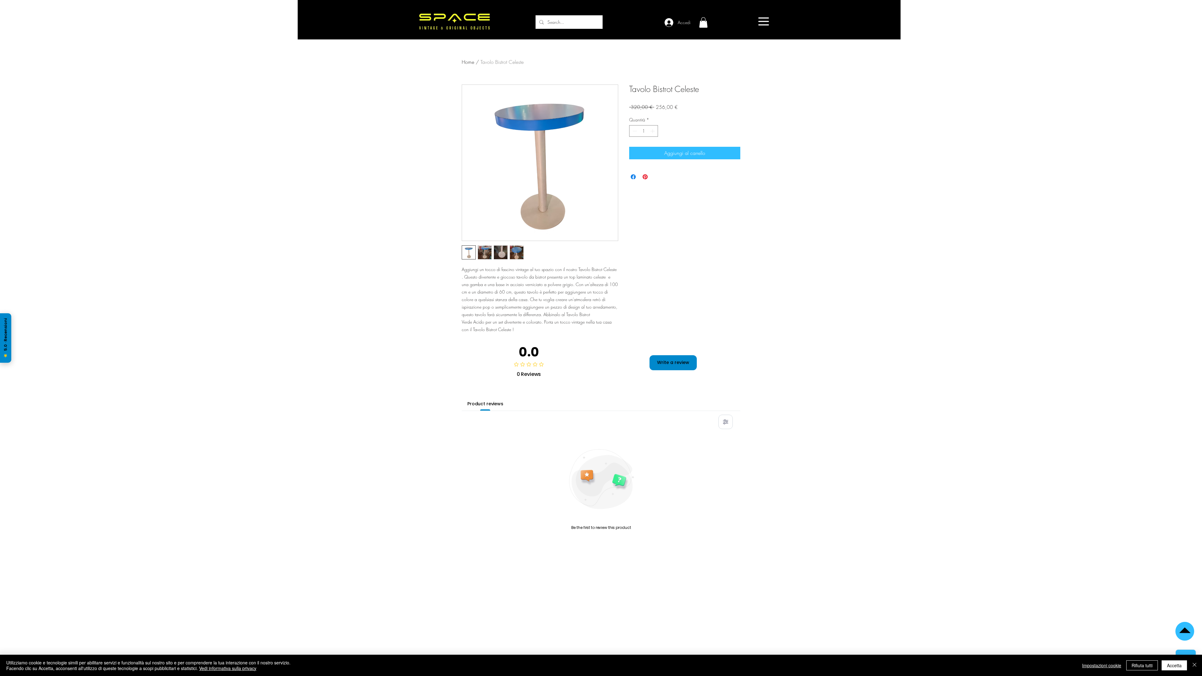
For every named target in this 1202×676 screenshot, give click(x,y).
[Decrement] (634, 130)
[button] (703, 22)
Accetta (1174, 665)
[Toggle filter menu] (725, 422)
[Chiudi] (1194, 665)
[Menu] (763, 21)
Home (468, 62)
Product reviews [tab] (485, 404)
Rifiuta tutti (1142, 665)
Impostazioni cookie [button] (1101, 665)
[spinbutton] (643, 130)
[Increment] (653, 130)
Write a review (673, 362)
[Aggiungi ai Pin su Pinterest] (645, 177)
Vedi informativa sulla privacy (227, 668)
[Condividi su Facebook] (633, 177)
